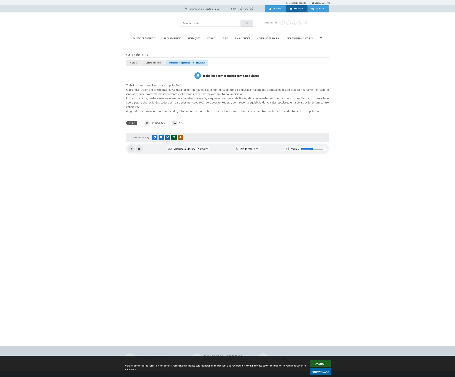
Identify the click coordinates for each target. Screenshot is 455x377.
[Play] (131, 148)
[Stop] (139, 148)
